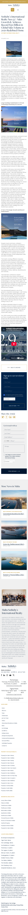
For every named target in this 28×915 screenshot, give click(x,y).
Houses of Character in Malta (8, 820)
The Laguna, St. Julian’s (7, 850)
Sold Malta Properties (7, 743)
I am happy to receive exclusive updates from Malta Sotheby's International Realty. (14, 395)
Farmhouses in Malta (6, 815)
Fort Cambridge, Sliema (7, 842)
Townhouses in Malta (6, 805)
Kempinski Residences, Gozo (8, 868)
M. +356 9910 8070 (13, 700)
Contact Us (4, 745)
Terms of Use (4, 907)
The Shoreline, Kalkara (6, 863)
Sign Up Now (12, 405)
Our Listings (12, 903)
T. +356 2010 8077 (24, 683)
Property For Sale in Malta (7, 828)
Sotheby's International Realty (10, 33)
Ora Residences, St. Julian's (8, 845)
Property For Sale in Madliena (8, 773)
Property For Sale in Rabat (7, 770)
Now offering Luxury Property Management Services (14, 1)
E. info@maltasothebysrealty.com (13, 698)
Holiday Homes (5, 733)
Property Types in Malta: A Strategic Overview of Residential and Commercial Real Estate (14, 575)
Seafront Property (5, 823)
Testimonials (5, 715)
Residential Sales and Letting (8, 905)
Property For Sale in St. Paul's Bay (9, 775)
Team (3, 713)
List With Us (14, 672)
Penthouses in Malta (6, 808)
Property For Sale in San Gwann (8, 768)
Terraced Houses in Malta (7, 818)
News (3, 725)
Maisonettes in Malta (6, 810)
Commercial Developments (8, 738)
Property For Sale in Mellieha (8, 780)
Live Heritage (5, 728)
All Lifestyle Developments (8, 837)
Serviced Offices (5, 740)
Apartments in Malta (6, 813)
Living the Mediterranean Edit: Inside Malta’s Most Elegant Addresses (14, 544)
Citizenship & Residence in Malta (9, 723)
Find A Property (5, 903)
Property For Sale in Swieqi (7, 760)
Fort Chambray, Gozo (6, 865)
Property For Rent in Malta (7, 825)
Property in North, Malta (6, 790)
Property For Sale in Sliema (7, 755)
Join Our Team (5, 718)
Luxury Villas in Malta (6, 800)
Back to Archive (15, 367)
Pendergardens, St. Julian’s (7, 855)
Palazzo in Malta (5, 803)
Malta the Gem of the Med (10, 542)
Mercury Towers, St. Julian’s (8, 853)
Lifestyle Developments (7, 735)
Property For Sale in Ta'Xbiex (8, 765)
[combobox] (7, 441)
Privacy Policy (19, 905)
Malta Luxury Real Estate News (11, 572)
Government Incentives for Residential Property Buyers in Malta (14, 514)
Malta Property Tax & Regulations (12, 511)
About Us (4, 710)
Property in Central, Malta (7, 785)
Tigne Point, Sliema (6, 840)
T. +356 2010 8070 (22, 691)
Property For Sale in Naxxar (7, 763)
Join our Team (21, 672)
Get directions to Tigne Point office (14, 694)
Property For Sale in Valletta (7, 758)
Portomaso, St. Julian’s (6, 848)
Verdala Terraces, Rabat (7, 858)
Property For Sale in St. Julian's (8, 778)
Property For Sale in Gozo (7, 783)
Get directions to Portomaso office (14, 685)
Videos (3, 720)
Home (3, 708)
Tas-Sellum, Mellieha (6, 860)
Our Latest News (5, 672)
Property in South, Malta (7, 788)
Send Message (12, 471)
